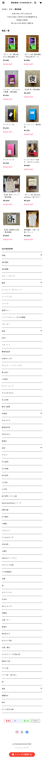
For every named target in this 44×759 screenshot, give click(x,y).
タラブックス (7, 592)
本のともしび (7, 606)
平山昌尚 (5, 462)
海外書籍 (5, 269)
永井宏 (4, 599)
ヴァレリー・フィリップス (12, 365)
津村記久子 (6, 634)
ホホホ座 (5, 668)
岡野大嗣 (5, 510)
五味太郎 (5, 544)
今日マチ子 (6, 420)
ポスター (5, 455)
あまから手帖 (7, 641)
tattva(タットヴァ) (9, 558)
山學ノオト (6, 620)
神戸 (3, 702)
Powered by (19, 748)
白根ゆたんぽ (7, 359)
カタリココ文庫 (8, 565)
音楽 (10, 9)
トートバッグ (7, 297)
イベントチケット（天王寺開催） (14, 317)
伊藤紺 (4, 613)
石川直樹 (5, 469)
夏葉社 (4, 441)
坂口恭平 (5, 476)
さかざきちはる (8, 393)
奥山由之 (5, 372)
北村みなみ (6, 434)
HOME (4, 9)
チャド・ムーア (8, 386)
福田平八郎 (6, 661)
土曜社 (4, 551)
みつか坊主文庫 (8, 709)
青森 (3, 689)
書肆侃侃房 (6, 352)
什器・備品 (6, 647)
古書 (3, 579)
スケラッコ (6, 531)
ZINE (3, 255)
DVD (3, 338)
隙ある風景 (6, 407)
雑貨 (3, 283)
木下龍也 (5, 517)
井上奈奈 (5, 400)
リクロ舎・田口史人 (9, 675)
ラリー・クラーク (8, 276)
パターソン (6, 345)
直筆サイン (6, 310)
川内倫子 (5, 379)
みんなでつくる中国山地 (11, 654)
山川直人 (5, 482)
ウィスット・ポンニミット (12, 290)
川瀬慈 (4, 524)
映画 (3, 331)
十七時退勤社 (7, 572)
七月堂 (4, 489)
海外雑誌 (5, 262)
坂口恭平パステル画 (9, 496)
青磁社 (4, 627)
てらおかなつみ (8, 537)
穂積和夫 (5, 696)
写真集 (4, 414)
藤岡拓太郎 (6, 427)
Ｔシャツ (5, 304)
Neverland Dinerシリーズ (11, 503)
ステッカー (6, 324)
